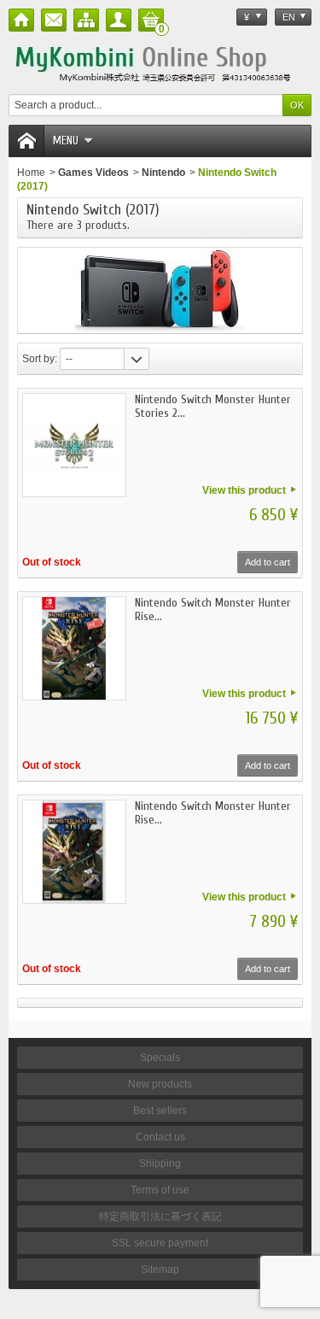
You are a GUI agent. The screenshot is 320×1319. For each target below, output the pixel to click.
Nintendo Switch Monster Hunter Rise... (213, 609)
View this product (244, 490)
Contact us (160, 1137)
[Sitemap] (86, 20)
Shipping (160, 1164)
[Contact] (54, 20)
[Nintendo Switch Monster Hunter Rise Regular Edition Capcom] (74, 852)
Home (31, 173)
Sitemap (160, 1269)
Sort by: (39, 359)
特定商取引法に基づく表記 (160, 1216)
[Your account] (119, 20)
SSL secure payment (160, 1243)
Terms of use (160, 1190)
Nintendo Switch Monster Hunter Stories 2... (213, 406)
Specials (160, 1058)
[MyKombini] (160, 62)
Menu (66, 140)
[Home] (21, 20)
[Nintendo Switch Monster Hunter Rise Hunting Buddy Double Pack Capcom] (74, 648)
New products (160, 1084)
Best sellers (160, 1111)
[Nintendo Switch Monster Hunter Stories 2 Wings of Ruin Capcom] (74, 445)
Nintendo (163, 173)
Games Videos (93, 173)
